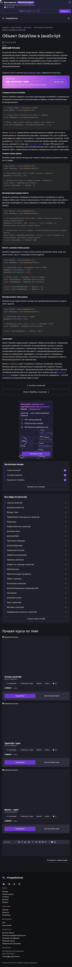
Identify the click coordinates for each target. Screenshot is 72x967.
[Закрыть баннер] (70, 2)
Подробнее (20, 696)
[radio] (19, 841)
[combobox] (10, 842)
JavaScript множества (15, 508)
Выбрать (65, 11)
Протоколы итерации (16, 541)
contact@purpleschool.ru (11, 956)
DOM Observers (13, 569)
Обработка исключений (16, 555)
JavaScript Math (13, 536)
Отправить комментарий (57, 860)
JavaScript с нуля (35, 144)
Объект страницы (14, 579)
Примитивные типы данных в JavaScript (23, 517)
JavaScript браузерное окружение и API (23, 588)
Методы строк (12, 512)
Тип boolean (12, 593)
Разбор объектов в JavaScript (19, 527)
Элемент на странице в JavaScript (20, 565)
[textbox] (36, 848)
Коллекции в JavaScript (16, 583)
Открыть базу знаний (36, 619)
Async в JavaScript (14, 602)
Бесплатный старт (52, 696)
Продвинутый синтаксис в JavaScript (22, 612)
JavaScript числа (13, 531)
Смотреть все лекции (36, 487)
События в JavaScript (15, 560)
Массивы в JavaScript (15, 607)
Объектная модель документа (19, 574)
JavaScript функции (14, 546)
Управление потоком (15, 550)
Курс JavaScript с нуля (32, 73)
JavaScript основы (14, 598)
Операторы (11, 522)
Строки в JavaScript (14, 503)
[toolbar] (36, 842)
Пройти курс (59, 82)
